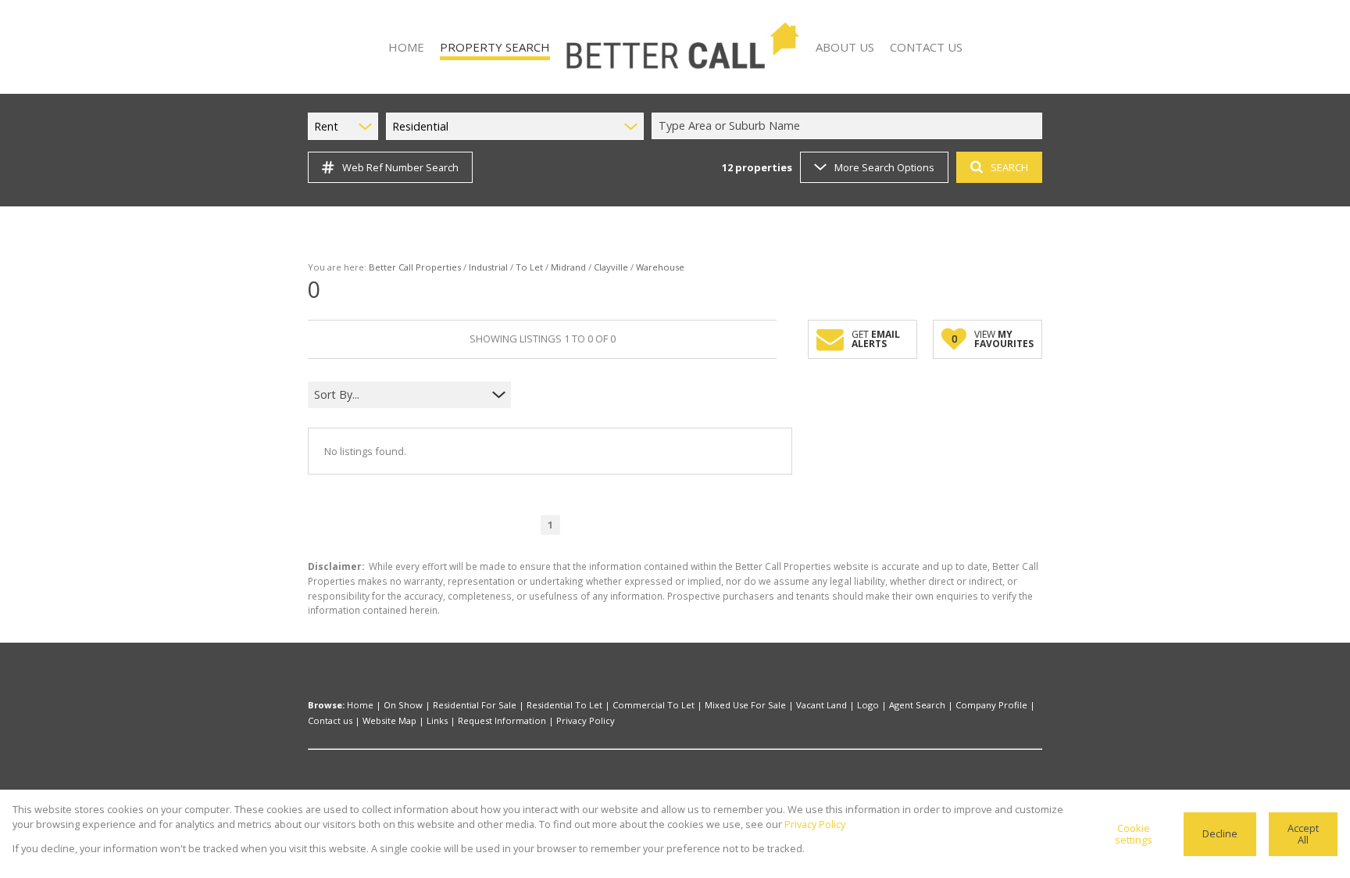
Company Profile (991, 705)
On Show (403, 705)
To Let (529, 267)
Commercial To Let (653, 705)
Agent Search (917, 705)
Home (360, 705)
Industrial (488, 267)
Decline (1220, 833)
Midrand (568, 267)
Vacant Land (821, 705)
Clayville (611, 267)
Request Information (502, 720)
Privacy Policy (585, 720)
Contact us (330, 720)
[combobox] (849, 126)
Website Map (389, 720)
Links (437, 720)
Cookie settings (1133, 834)
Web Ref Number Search (400, 167)
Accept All (1303, 834)
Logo (868, 705)
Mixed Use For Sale (745, 705)
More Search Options (884, 167)
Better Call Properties (415, 267)
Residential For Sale (474, 705)
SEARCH (1009, 167)
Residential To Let (564, 705)
